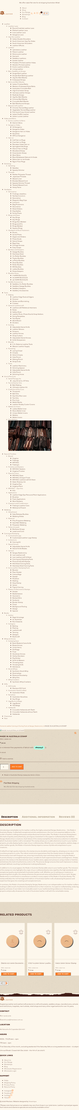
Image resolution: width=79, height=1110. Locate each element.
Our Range (26, 12)
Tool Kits (15, 398)
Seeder (15, 576)
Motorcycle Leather (19, 54)
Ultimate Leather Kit (19, 387)
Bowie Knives (17, 645)
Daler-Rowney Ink (19, 482)
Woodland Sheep (18, 151)
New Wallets (12, 419)
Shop (24, 10)
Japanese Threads (19, 176)
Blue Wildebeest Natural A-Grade (24, 157)
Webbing (7, 510)
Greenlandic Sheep (19, 153)
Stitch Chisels (17, 355)
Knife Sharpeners (18, 340)
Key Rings (16, 217)
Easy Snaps (16, 247)
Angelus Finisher (18, 471)
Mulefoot (15, 578)
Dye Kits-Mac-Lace (19, 396)
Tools (6, 292)
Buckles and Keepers (16, 249)
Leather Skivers (18, 329)
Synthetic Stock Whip (20, 671)
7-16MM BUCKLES (19, 275)
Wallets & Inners (14, 406)
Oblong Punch (17, 359)
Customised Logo (14, 535)
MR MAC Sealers (18, 469)
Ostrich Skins (17, 123)
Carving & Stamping (11, 533)
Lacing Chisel (17, 351)
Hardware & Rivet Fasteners (18, 230)
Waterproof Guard (19, 508)
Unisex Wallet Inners (20, 413)
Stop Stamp (16, 583)
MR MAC (15, 462)
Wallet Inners (17, 417)
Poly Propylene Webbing (21, 520)
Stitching (7, 164)
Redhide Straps (18, 95)
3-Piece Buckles (18, 260)
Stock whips (16, 673)
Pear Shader (17, 572)
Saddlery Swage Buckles (21, 286)
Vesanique (33, 1101)
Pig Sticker (16, 658)
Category (11, 624)
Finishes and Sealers (16, 467)
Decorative (12, 191)
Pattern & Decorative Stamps (19, 589)
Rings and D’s (17, 224)
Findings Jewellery (19, 194)
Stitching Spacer (18, 368)
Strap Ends (16, 361)
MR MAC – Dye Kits (15, 488)
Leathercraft (17, 630)
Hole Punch (16, 357)
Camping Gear (13, 641)
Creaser (15, 303)
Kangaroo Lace (18, 35)
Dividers (15, 322)
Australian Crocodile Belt (21, 88)
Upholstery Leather (19, 50)
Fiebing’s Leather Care (20, 505)
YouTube (7, 1095)
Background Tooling (19, 606)
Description (9, 816)
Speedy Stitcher (18, 170)
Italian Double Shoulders (21, 39)
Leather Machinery (19, 366)
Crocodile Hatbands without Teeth (24, 712)
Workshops (26, 14)
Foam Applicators (18, 499)
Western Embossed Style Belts (23, 86)
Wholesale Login (10, 1071)
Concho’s (15, 202)
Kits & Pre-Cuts (10, 376)
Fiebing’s (15, 465)
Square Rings (17, 228)
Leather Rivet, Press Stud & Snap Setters (27, 314)
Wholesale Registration (13, 1068)
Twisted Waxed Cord (19, 185)
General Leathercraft (16, 305)
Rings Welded (17, 226)
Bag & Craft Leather (15, 105)
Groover (15, 299)
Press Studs (16, 239)
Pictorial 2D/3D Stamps (21, 561)
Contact (25, 18)
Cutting (11, 325)
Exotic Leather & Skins (20, 67)
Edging (10, 295)
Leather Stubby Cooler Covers (23, 404)
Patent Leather (18, 52)
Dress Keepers (17, 271)
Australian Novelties (19, 697)
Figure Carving (17, 587)
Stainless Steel (18, 254)
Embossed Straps (19, 80)
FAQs (6, 1080)
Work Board (16, 320)
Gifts (6, 684)
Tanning (15, 632)
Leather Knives (18, 333)
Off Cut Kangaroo (18, 135)
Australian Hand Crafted (17, 690)
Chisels (15, 353)
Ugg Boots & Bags (15, 701)
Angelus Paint (17, 486)
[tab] (9, 817)
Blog (24, 16)
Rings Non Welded (19, 222)
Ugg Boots (16, 703)
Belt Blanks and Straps (20, 103)
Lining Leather (17, 69)
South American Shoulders (22, 43)
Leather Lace (13, 26)
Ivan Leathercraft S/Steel (21, 557)
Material (11, 518)
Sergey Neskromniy (19, 553)
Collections (12, 540)
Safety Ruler (17, 312)
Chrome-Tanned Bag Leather (23, 108)
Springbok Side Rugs (20, 146)
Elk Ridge (15, 649)
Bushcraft (16, 636)
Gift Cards (12, 686)
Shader (15, 591)
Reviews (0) (67, 816)
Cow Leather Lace (19, 32)
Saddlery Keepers (19, 288)
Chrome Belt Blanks (19, 99)
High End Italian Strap (20, 90)
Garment (15, 56)
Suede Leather (17, 60)
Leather (7, 24)
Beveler (15, 570)
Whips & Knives (10, 639)
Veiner (14, 585)
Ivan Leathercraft (18, 555)
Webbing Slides (18, 516)
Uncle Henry (16, 647)
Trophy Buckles (18, 258)
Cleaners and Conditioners (18, 503)
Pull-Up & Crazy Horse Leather (23, 112)
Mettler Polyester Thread (21, 174)
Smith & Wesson (18, 660)
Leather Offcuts (18, 45)
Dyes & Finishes (10, 454)
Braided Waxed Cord (20, 181)
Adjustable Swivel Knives (21, 338)
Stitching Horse (18, 374)
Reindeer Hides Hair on (21, 144)
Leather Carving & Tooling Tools (17, 726)
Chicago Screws (18, 245)
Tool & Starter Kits (15, 383)
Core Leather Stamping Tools (19, 568)
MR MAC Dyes (17, 475)
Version (11, 550)
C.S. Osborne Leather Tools (22, 344)
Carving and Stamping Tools (22, 559)
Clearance (8, 716)
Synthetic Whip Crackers (21, 682)
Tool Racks (16, 318)
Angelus (15, 458)
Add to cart (17, 767)
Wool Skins (16, 155)
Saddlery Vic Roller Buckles (22, 284)
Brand (10, 456)
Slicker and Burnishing (20, 301)
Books (6, 613)
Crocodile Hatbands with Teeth (23, 710)
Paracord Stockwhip (19, 675)
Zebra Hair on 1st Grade (21, 159)
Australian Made (18, 692)
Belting (15, 626)
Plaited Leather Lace (20, 30)
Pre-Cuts (15, 400)
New (5, 718)
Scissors (15, 331)
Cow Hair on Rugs (19, 142)
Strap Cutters (17, 335)
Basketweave (17, 593)
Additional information (38, 816)
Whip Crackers (13, 679)
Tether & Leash (13, 527)
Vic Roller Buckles (19, 256)
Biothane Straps (18, 529)
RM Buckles (16, 267)
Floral (14, 604)
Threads (11, 172)
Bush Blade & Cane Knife (21, 643)
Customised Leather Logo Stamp (24, 538)
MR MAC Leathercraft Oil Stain (24, 480)
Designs (15, 634)
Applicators (12, 492)
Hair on (11, 138)
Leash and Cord (18, 531)
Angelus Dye (17, 484)
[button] (39, 759)
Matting (15, 581)
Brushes (15, 497)
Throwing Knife (17, 664)
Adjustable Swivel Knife (21, 327)
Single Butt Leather (19, 73)
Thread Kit (16, 391)
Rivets (14, 232)
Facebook (7, 1093)
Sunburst (15, 600)
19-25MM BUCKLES (20, 277)
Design (15, 608)
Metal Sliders (17, 209)
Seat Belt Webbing (19, 523)
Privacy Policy (9, 1085)
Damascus (16, 667)
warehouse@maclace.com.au (12, 1019)
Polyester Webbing (19, 525)
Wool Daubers (17, 501)
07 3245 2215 (6, 1016)
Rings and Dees (14, 215)
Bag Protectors (18, 204)
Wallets (15, 415)
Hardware (7, 189)
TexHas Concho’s (18, 196)
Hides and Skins (10, 118)
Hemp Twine (16, 187)
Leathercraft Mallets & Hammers (24, 307)
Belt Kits (15, 393)
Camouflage (16, 574)
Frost (14, 652)
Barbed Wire (17, 598)
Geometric (16, 596)
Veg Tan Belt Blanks (19, 77)
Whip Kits (15, 677)
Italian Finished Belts (20, 84)
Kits (13, 490)
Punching (11, 348)
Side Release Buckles (20, 514)
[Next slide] (6, 983)
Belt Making (16, 385)
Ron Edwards (17, 621)
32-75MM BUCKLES (20, 280)
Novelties (15, 133)
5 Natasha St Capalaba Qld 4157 (13, 1029)
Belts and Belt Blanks (16, 82)
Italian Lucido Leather (20, 116)
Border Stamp (17, 602)
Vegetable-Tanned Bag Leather (23, 110)
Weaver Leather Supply (21, 346)
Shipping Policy (10, 1082)
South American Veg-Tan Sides (23, 41)
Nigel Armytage (18, 617)
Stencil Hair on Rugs (19, 148)
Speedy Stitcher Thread (21, 183)
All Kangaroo (17, 127)
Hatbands (12, 707)
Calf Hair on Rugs (18, 140)
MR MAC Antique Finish (21, 477)
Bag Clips (16, 243)
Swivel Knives (13, 544)
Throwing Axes (17, 662)
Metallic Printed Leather (21, 65)
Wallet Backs (17, 402)
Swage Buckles (18, 252)
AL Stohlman (17, 619)
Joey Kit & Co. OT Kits (20, 381)
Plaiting (15, 628)
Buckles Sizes (13, 273)
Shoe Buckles (17, 262)
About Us (7, 1060)
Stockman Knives (18, 654)
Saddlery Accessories (20, 290)
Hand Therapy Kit (14, 378)
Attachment (12, 512)
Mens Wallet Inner (19, 411)
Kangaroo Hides (14, 125)
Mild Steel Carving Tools (21, 563)
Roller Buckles (17, 264)
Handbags (16, 705)
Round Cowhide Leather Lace (23, 28)
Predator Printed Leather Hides (24, 62)
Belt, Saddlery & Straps (17, 71)
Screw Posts (17, 213)
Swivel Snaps (17, 241)
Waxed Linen (17, 179)
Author (10, 615)
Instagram (8, 1091)
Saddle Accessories (15, 282)
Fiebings (15, 460)
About (24, 8)
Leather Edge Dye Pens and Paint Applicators (29, 495)
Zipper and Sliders (19, 237)
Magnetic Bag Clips (19, 200)
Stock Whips (12, 669)
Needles (15, 168)
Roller (14, 310)
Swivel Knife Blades (19, 548)
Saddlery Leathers (19, 58)
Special (15, 611)
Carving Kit (16, 542)
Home (2, 726)
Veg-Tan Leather (14, 37)
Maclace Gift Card (19, 688)
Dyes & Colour (13, 473)
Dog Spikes (16, 211)
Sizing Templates (18, 316)
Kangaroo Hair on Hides (21, 131)
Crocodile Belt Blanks (20, 101)
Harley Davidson (18, 656)
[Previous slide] (2, 983)
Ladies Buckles (18, 269)
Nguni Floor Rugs (18, 161)
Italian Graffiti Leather (20, 114)
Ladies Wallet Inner (19, 409)
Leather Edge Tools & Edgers (23, 297)
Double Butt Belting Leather (22, 75)
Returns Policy (9, 1087)
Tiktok (6, 1097)
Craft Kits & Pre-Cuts (16, 389)
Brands (11, 342)
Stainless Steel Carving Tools (23, 566)
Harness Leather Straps (21, 93)
